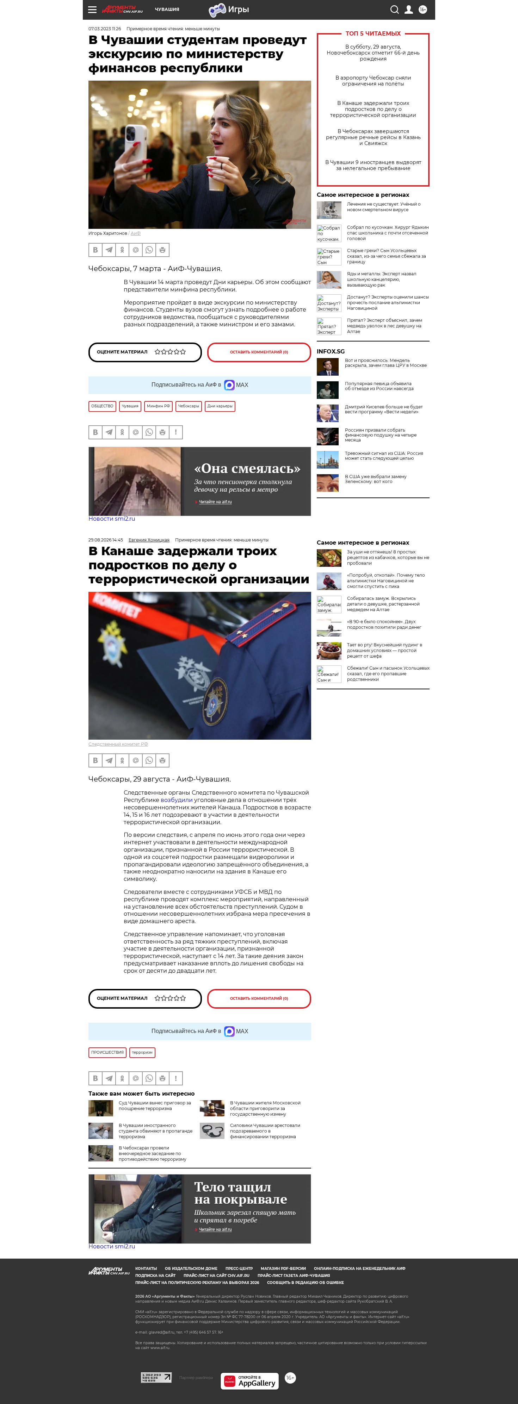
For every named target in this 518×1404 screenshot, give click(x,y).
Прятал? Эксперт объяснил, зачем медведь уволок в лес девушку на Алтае (384, 326)
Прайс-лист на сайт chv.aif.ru (216, 1275)
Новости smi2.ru (111, 518)
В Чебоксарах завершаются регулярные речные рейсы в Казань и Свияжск (373, 137)
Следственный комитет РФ (118, 744)
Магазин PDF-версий (283, 1268)
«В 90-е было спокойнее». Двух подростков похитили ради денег (384, 624)
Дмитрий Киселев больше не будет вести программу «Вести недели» (384, 409)
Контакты (146, 1268)
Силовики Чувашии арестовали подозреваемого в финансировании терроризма (265, 1131)
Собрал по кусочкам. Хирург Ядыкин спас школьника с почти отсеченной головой (388, 233)
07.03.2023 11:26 (104, 28)
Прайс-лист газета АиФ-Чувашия (294, 1275)
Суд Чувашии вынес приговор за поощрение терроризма (155, 1105)
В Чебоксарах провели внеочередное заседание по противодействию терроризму (152, 1153)
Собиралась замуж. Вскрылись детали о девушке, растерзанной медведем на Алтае (383, 604)
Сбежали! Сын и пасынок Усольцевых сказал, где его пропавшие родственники (388, 673)
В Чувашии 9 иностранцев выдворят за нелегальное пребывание (373, 165)
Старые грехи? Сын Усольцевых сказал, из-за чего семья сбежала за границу (386, 256)
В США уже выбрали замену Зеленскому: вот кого (376, 479)
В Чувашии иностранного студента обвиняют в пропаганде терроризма (155, 1131)
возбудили (177, 800)
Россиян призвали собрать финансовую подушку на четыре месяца (381, 435)
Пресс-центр (239, 1268)
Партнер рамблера (196, 1377)
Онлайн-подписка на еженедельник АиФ (360, 1268)
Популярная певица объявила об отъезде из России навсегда (379, 386)
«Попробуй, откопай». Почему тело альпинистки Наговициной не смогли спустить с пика (386, 580)
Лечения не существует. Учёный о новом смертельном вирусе (384, 206)
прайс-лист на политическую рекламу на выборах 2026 (197, 1282)
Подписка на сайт (155, 1275)
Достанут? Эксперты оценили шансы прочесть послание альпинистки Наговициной (388, 302)
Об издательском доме (191, 1268)
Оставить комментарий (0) (259, 352)
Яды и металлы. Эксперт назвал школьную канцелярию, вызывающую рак (382, 279)
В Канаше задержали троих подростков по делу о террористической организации (373, 109)
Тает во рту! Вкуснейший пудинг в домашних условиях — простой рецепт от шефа (384, 650)
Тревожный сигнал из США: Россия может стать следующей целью (384, 456)
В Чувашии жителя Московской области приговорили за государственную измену (265, 1108)
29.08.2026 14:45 (105, 540)
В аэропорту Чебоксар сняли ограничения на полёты (373, 81)
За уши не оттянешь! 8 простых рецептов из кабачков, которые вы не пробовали (388, 557)
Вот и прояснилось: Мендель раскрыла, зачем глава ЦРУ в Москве (386, 363)
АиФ (136, 233)
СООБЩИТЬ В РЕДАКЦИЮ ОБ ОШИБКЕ (305, 1282)
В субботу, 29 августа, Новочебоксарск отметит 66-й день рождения (373, 53)
